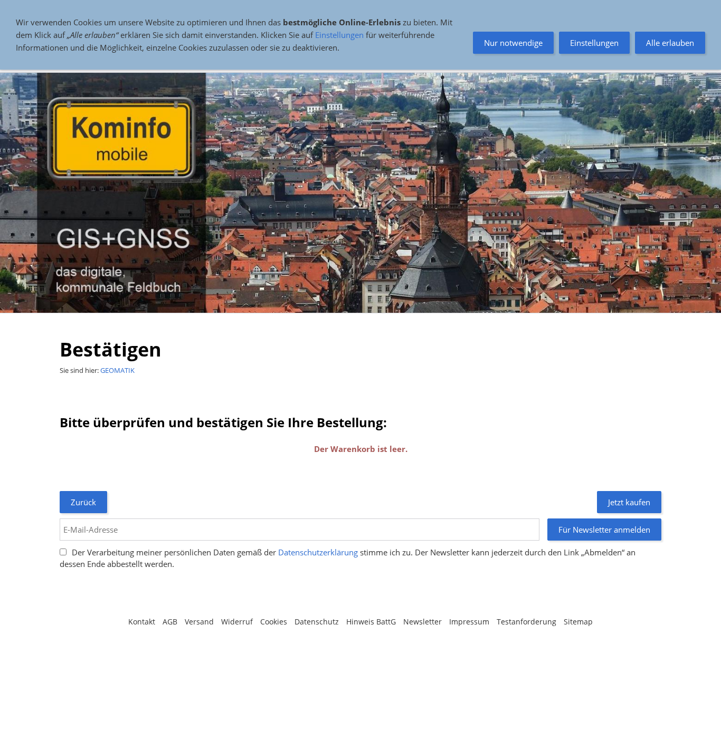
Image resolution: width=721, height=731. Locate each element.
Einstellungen (339, 35)
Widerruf (237, 622)
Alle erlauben (670, 42)
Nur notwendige (513, 42)
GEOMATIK (117, 370)
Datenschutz (317, 622)
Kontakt (141, 622)
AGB (170, 622)
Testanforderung (526, 622)
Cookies (273, 622)
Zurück (83, 502)
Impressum (469, 622)
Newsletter (422, 622)
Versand (199, 622)
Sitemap (578, 622)
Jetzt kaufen (629, 502)
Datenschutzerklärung (318, 552)
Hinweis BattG (371, 622)
